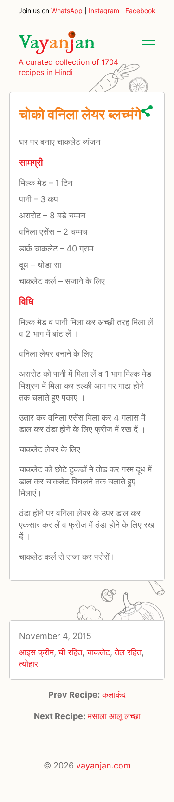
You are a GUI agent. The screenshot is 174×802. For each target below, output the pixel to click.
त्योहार (28, 664)
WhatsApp (67, 10)
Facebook (140, 10)
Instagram (104, 10)
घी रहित (70, 652)
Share (147, 111)
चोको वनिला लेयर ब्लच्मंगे (80, 114)
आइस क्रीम (36, 652)
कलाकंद (114, 695)
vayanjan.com (103, 765)
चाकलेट (98, 652)
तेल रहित (128, 652)
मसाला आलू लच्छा (114, 716)
